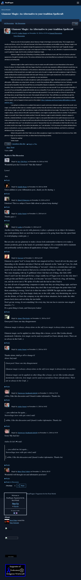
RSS (5, 490)
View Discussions (19, 36)
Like (8, 144)
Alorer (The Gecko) (24, 318)
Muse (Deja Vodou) (24, 471)
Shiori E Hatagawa (24, 200)
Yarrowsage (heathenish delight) (28, 393)
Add (76, 24)
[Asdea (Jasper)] (7, 33)
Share (8, 147)
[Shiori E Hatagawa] (7, 200)
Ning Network (14, 523)
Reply (7, 180)
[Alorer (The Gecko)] (7, 318)
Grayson (20, 258)
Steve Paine (13, 520)
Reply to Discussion (12, 482)
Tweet (12, 147)
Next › (23, 485)
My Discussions (20, 23)
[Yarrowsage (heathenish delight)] (7, 393)
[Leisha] (7, 227)
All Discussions (9, 23)
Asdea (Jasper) (22, 33)
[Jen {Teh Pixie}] (7, 161)
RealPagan (9, 3)
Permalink (10, 162)
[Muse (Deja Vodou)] (7, 471)
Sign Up (15, 503)
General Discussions (55, 33)
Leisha (20, 227)
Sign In (16, 506)
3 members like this (18, 144)
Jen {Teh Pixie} (23, 161)
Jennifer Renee (22, 187)
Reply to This (32, 144)
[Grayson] (7, 258)
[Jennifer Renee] (7, 187)
